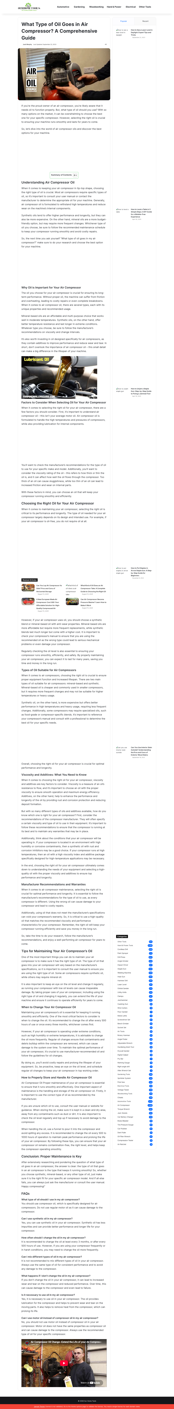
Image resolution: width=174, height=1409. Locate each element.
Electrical (131, 7)
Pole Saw (121, 1082)
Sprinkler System (124, 1078)
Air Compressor (124, 1105)
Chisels (120, 1097)
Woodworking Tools (125, 1094)
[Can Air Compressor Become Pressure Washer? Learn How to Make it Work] (72, 601)
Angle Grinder (123, 961)
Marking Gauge (124, 1063)
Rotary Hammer (124, 1035)
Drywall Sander (123, 1051)
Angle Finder (122, 1039)
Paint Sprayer (123, 953)
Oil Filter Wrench (124, 1136)
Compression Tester (125, 1140)
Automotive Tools (124, 1101)
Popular (123, 21)
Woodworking (96, 7)
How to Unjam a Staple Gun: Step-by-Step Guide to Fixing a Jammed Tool (141, 391)
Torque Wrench (124, 1109)
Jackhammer (123, 1000)
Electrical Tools (123, 1086)
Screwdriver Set (124, 1020)
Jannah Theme (39, 1406)
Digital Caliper (123, 1055)
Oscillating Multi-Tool (126, 1047)
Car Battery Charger (125, 1117)
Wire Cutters (122, 1008)
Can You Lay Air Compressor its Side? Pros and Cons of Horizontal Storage (49, 588)
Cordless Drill (123, 949)
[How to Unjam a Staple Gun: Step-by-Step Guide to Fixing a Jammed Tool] (122, 476)
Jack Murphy (27, 44)
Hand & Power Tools (125, 945)
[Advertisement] (64, 154)
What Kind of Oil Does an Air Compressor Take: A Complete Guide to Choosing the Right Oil (93, 588)
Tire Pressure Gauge (125, 1125)
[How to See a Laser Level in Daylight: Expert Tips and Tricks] (122, 117)
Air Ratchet (122, 1144)
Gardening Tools (124, 1074)
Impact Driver (123, 965)
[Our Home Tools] (29, 6)
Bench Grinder (123, 1024)
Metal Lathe (122, 1016)
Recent (145, 21)
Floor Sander (123, 1012)
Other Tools (145, 7)
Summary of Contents (61, 175)
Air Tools (121, 1031)
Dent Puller (122, 1133)
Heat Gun (121, 977)
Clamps (120, 996)
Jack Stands (122, 1113)
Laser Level (122, 984)
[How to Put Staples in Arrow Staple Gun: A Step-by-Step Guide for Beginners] (122, 656)
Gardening (79, 7)
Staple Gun (122, 969)
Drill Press (121, 957)
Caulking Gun (123, 1004)
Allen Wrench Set (124, 1070)
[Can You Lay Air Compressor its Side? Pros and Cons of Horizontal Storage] (28, 587)
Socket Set (122, 1027)
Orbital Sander (123, 988)
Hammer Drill (122, 981)
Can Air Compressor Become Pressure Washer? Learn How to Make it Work (93, 602)
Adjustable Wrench (125, 1043)
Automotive (63, 7)
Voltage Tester (123, 1090)
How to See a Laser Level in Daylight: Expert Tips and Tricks (142, 32)
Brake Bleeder (123, 1121)
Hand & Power (114, 7)
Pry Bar (120, 1059)
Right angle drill (123, 1067)
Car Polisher (122, 1129)
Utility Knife (122, 992)
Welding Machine (124, 973)
